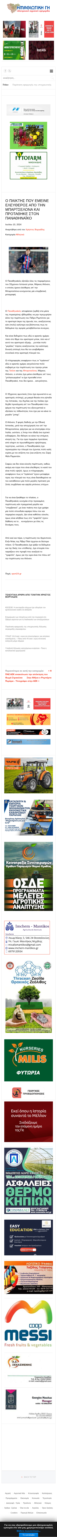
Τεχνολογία (47, 1498)
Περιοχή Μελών (27, 1513)
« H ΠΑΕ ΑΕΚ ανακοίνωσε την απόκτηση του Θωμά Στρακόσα (28, 674)
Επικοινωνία (41, 1513)
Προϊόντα (27, 1503)
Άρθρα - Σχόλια (10, 1508)
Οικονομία (24, 1498)
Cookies (14, 1513)
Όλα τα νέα (24, 1508)
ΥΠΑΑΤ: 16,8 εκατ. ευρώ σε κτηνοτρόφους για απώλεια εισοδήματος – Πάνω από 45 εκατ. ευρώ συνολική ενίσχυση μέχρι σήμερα (27, 638)
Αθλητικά (20, 234)
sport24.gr (16, 573)
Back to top (30, 1477)
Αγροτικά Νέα (19, 1493)
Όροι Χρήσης (47, 1508)
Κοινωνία (35, 1498)
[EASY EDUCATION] (28, 1237)
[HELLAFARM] (28, 1121)
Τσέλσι (12, 370)
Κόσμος (48, 1503)
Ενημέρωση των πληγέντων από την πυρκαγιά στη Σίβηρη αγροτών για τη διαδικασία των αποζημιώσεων (27, 618)
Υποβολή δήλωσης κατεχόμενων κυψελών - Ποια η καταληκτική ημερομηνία (26, 649)
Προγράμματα (11, 1498)
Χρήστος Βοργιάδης (35, 229)
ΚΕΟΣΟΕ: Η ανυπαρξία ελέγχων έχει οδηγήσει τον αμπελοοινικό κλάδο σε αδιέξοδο (25, 608)
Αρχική (8, 1493)
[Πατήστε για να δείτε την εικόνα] (28, 260)
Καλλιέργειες (47, 1493)
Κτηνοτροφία (33, 1493)
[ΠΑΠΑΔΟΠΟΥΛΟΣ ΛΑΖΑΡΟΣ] (28, 1181)
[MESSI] (28, 1324)
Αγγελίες (35, 1508)
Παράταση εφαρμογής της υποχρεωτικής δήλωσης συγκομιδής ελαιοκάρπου (26, 628)
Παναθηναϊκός (14, 311)
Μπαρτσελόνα (30, 370)
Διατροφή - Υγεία (13, 1503)
